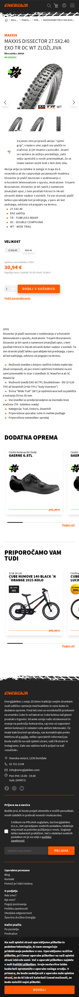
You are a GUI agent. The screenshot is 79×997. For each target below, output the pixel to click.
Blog (7, 874)
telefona (9, 737)
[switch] (64, 5)
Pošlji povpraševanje (17, 298)
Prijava (61, 850)
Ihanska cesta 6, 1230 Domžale (27, 758)
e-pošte (23, 737)
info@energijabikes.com (24, 770)
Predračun (10, 933)
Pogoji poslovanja (15, 904)
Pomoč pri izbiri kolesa (18, 883)
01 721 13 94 (16, 764)
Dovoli (39, 990)
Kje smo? (9, 899)
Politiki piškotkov (24, 964)
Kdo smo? (10, 895)
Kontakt (9, 879)
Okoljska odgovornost (18, 913)
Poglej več (68, 525)
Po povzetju (11, 929)
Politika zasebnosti (16, 908)
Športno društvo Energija (19, 917)
